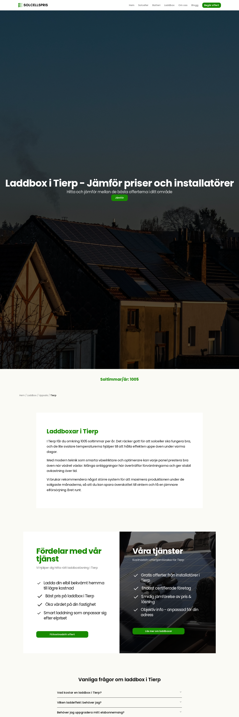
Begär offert (211, 5)
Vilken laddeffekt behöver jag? (79, 702)
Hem (131, 5)
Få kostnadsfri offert (62, 634)
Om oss (182, 5)
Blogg (194, 5)
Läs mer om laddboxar (158, 631)
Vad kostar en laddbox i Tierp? (79, 692)
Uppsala (43, 395)
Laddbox (169, 5)
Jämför (119, 197)
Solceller (143, 5)
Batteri (156, 5)
